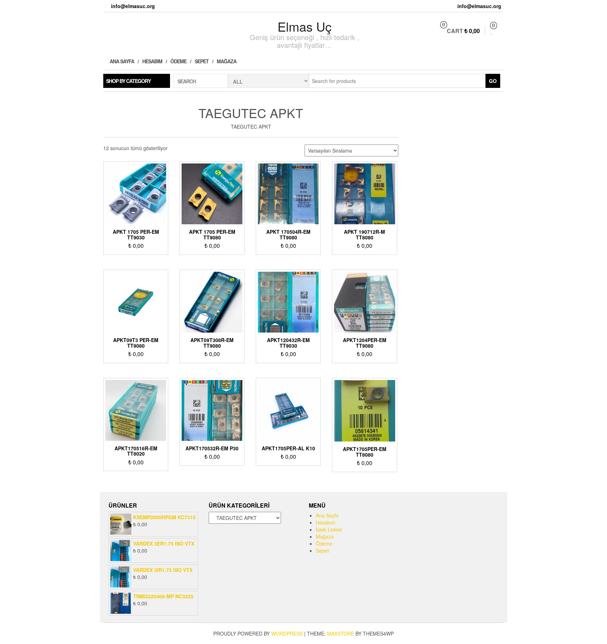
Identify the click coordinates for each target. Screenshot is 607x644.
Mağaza (226, 61)
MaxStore (340, 633)
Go (493, 80)
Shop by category (128, 80)
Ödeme (178, 61)
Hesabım (152, 61)
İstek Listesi (329, 529)
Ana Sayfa (121, 61)
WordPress (287, 633)
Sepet (202, 61)
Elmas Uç (305, 26)
